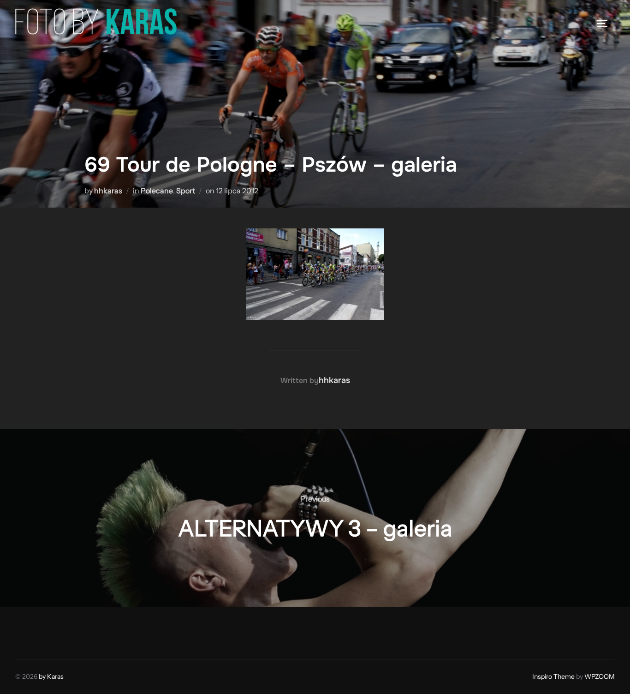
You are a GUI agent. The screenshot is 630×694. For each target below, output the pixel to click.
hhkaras (108, 190)
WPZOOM (599, 676)
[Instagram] (46, 631)
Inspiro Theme (553, 676)
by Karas (51, 676)
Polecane (157, 190)
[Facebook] (25, 631)
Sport (185, 190)
